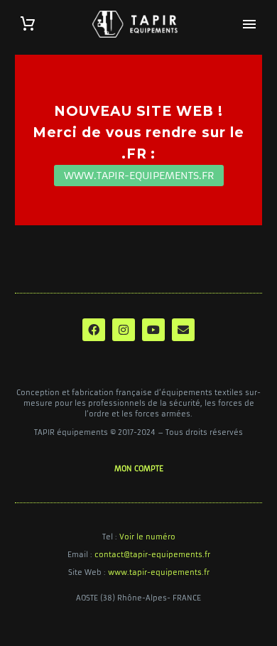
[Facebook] (93, 329)
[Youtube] (153, 329)
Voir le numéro (147, 537)
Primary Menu (249, 24)
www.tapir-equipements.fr (159, 572)
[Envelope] (183, 329)
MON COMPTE (138, 468)
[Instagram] (123, 329)
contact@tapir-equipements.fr (152, 554)
